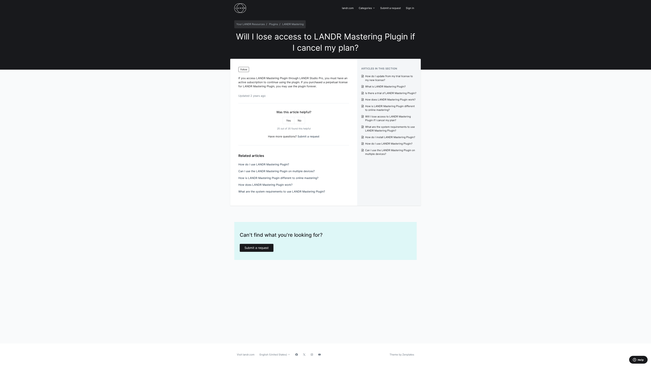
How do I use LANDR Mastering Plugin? (263, 164)
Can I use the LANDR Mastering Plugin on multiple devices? (276, 171)
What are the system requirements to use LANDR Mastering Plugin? (281, 191)
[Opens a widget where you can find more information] (638, 360)
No (299, 120)
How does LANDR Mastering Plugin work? (265, 184)
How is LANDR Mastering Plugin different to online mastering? (278, 178)
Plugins (273, 24)
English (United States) (274, 354)
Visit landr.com (245, 354)
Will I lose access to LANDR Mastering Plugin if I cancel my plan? (388, 118)
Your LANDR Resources (250, 24)
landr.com (348, 8)
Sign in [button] (410, 8)
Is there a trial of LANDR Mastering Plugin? (390, 93)
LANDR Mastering (293, 24)
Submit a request (390, 8)
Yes (288, 120)
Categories (366, 8)
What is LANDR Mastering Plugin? (385, 86)
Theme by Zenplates (401, 354)
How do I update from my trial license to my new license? (389, 78)
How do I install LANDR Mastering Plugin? (390, 137)
